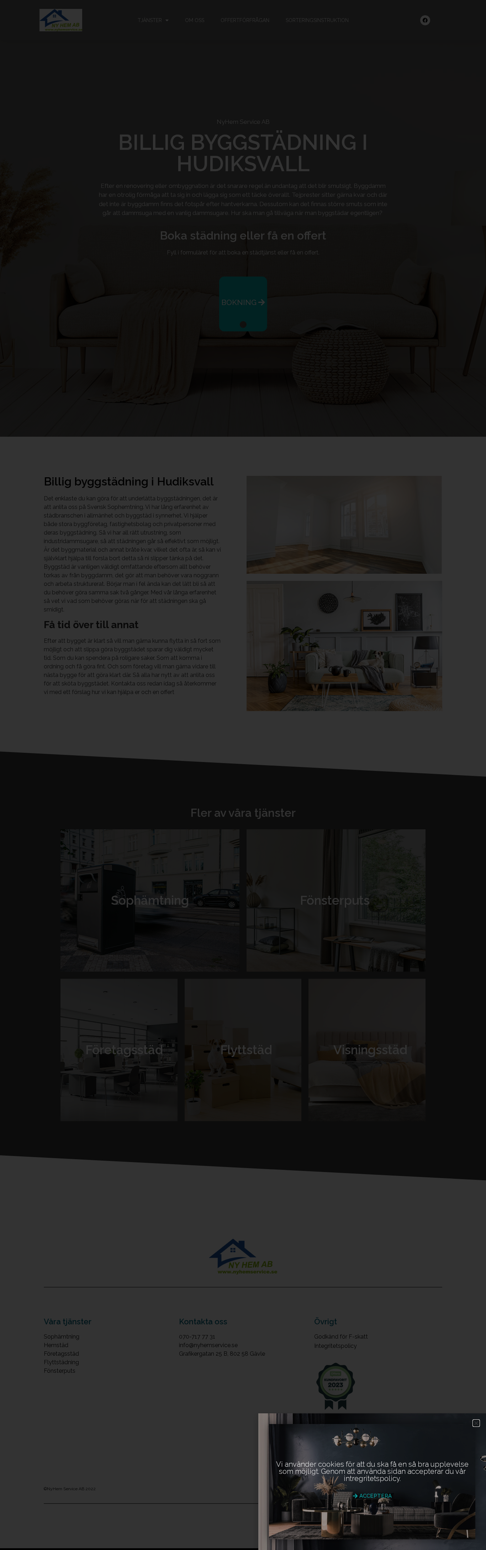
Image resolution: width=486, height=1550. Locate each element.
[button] (476, 1423)
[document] (243, 775)
